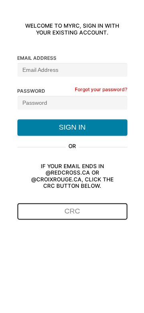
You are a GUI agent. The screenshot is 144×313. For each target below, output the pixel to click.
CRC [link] (72, 211)
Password (31, 91)
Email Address (36, 58)
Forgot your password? (101, 89)
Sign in (72, 127)
